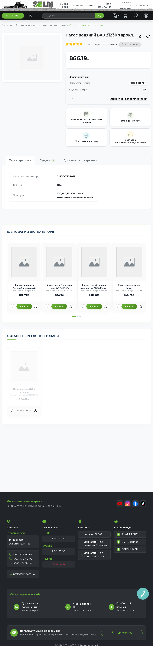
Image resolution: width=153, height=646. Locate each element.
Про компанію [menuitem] (104, 5)
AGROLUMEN (129, 549)
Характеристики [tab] (20, 160)
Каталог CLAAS (93, 534)
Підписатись (123, 632)
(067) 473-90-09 (22, 554)
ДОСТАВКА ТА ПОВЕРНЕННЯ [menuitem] (123, 5)
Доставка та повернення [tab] (80, 160)
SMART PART (129, 534)
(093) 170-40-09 (22, 558)
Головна (8, 25)
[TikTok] (143, 503)
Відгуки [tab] (47, 160)
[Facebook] (135, 503)
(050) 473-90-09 (23, 563)
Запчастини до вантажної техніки (95, 543)
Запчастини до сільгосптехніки (94, 555)
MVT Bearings (129, 541)
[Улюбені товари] (136, 15)
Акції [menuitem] (90, 5)
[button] (74, 316)
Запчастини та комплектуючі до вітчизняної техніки (42, 25)
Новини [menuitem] (78, 5)
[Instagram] (127, 503)
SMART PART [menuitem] (64, 5)
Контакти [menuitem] (142, 5)
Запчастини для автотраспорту (128, 99)
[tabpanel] (76, 187)
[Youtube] (120, 503)
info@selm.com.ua (24, 574)
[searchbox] (68, 15)
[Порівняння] (30, 15)
